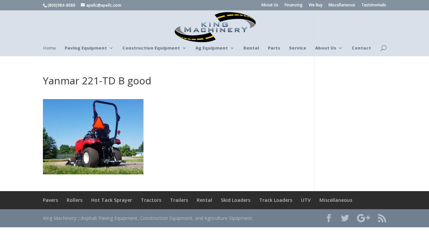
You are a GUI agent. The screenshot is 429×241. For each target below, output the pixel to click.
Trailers (179, 200)
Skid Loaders (235, 200)
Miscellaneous (341, 5)
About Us (270, 5)
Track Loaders (275, 200)
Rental (204, 200)
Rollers (74, 200)
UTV (306, 200)
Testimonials (373, 5)
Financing (294, 5)
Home (49, 48)
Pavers (50, 200)
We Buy (315, 5)
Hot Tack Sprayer (111, 200)
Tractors (151, 200)
